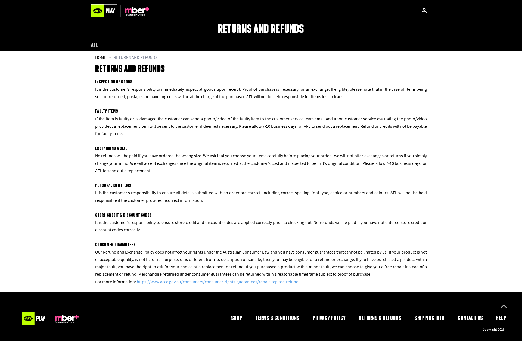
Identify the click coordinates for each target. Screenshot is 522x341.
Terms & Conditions (278, 318)
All (94, 45)
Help (501, 318)
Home (100, 57)
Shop (237, 318)
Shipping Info (429, 318)
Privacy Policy (329, 318)
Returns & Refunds (380, 318)
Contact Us (470, 318)
